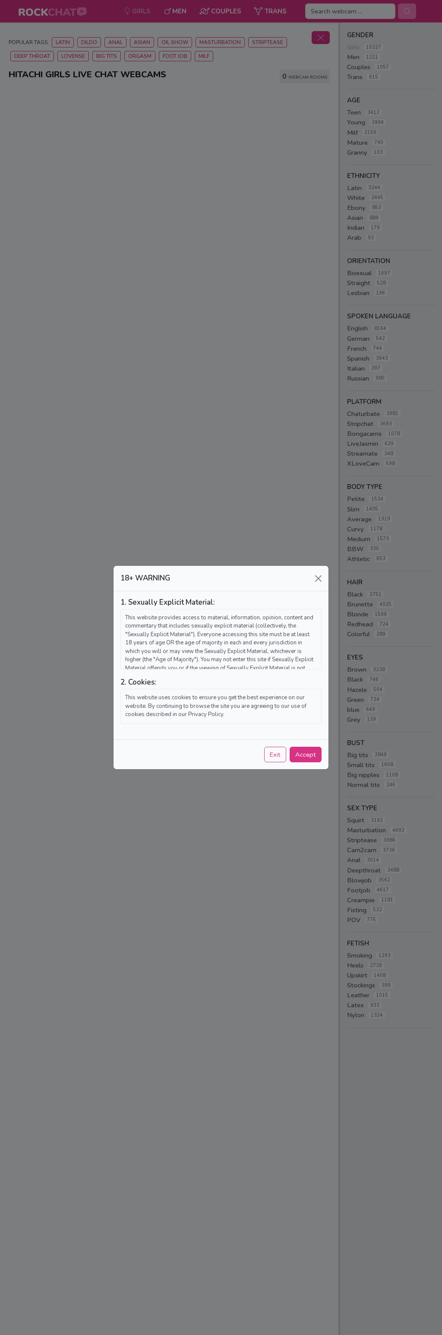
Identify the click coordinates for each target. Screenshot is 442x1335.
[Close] (318, 578)
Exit (275, 754)
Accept (305, 754)
